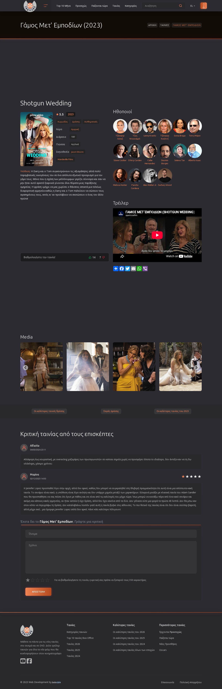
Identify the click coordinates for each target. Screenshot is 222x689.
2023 (71, 114)
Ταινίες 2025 (73, 649)
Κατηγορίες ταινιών (77, 631)
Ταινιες (164, 25)
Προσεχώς (80, 5)
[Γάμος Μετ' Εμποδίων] (36, 139)
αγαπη (23, 194)
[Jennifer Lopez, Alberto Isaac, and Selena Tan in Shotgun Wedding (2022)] (41, 366)
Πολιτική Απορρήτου (191, 682)
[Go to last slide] (25, 367)
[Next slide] (196, 367)
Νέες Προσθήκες (168, 643)
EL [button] (191, 5)
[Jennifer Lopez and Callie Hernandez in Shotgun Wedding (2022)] (134, 366)
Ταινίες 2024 (73, 655)
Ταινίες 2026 (73, 643)
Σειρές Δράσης (111, 411)
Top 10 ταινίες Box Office (80, 637)
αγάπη (81, 171)
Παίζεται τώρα (166, 637)
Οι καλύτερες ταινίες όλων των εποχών (134, 649)
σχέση (50, 179)
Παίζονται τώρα (99, 5)
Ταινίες (116, 5)
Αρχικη (152, 25)
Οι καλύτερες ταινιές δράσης (49, 411)
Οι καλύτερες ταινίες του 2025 (129, 637)
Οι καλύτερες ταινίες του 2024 (129, 643)
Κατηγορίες (131, 5)
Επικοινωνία (167, 682)
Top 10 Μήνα (63, 5)
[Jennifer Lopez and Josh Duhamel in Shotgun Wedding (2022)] (88, 366)
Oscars (163, 649)
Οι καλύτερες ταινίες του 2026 (129, 631)
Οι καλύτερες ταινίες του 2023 (173, 411)
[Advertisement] (111, 74)
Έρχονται (170, 631)
